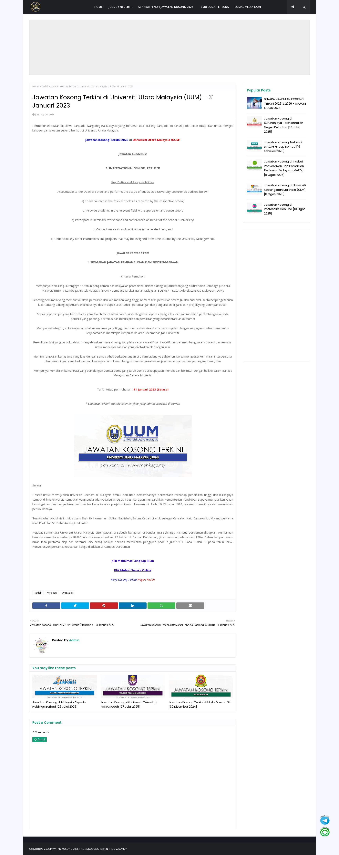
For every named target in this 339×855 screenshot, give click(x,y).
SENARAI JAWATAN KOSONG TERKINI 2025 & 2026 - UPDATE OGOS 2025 (285, 103)
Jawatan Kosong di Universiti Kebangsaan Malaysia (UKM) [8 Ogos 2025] (285, 189)
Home (35, 86)
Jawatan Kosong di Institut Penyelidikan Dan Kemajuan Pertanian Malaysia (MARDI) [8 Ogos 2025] (284, 168)
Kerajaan (52, 592)
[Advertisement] (169, 47)
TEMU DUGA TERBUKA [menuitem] (214, 7)
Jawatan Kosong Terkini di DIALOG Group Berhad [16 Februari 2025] (283, 146)
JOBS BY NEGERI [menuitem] (119, 7)
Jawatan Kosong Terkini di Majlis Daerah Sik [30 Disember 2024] (200, 704)
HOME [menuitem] (98, 7)
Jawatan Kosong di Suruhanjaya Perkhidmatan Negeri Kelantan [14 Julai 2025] (283, 125)
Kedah (44, 86)
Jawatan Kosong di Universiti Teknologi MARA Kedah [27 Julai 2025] (129, 704)
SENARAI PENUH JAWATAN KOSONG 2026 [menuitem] (165, 7)
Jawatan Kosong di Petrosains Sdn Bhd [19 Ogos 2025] (284, 209)
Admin (73, 640)
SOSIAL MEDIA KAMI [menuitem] (248, 7)
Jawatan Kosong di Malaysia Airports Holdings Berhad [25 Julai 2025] (59, 704)
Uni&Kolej (67, 592)
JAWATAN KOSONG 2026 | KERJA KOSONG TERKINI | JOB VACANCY (88, 848)
